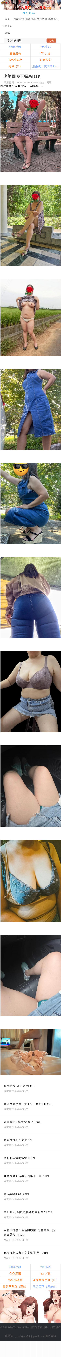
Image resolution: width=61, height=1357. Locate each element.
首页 (7, 19)
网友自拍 (19, 19)
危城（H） (15, 66)
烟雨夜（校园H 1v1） (46, 66)
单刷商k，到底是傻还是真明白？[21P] (29, 1212)
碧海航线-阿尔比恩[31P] (19, 1086)
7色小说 (45, 46)
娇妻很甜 (45, 59)
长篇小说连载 (7, 29)
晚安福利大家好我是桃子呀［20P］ (27, 1252)
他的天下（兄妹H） (45, 1286)
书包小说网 (15, 59)
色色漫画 (15, 53)
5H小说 (45, 53)
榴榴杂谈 (53, 19)
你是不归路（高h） (15, 1286)
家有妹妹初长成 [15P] (18, 1140)
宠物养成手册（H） (45, 1280)
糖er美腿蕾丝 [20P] (16, 1194)
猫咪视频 (15, 46)
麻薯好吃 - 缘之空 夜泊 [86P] (23, 1122)
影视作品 (30, 19)
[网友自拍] (30, 13)
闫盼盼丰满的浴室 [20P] (19, 1158)
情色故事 (42, 19)
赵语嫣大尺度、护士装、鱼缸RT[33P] (28, 1104)
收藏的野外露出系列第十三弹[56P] (26, 1176)
